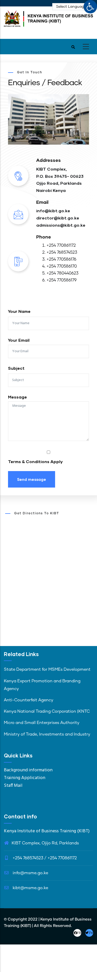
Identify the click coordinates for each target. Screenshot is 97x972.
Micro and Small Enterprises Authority (41, 723)
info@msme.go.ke (30, 873)
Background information (28, 770)
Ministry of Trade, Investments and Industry (47, 734)
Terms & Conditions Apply (35, 461)
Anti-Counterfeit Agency (28, 700)
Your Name (19, 311)
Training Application (24, 778)
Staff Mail (13, 785)
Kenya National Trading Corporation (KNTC (47, 711)
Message (17, 396)
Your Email (18, 340)
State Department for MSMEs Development (47, 669)
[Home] (48, 21)
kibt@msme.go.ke (30, 888)
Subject (16, 368)
